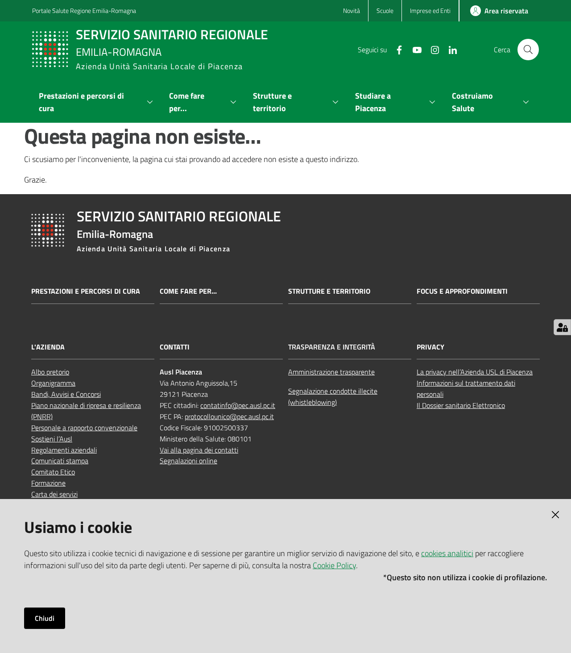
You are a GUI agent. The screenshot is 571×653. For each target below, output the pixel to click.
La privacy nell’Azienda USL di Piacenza (475, 371)
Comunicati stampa (59, 460)
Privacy (430, 347)
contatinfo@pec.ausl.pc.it (237, 405)
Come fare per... (188, 291)
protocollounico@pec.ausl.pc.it (229, 416)
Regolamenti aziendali (64, 450)
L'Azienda (48, 347)
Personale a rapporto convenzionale (84, 427)
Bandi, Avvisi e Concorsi (66, 394)
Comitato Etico (53, 471)
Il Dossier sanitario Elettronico (461, 405)
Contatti (175, 347)
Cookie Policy (334, 565)
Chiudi (44, 618)
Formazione (48, 483)
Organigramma (53, 383)
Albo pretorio (50, 371)
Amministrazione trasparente (331, 371)
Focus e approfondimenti (462, 291)
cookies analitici (447, 553)
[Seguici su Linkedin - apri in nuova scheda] (449, 49)
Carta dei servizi (54, 494)
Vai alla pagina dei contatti (199, 450)
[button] (528, 49)
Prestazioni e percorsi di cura (85, 291)
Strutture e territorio (329, 291)
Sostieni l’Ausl (51, 438)
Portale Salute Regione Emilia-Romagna (84, 10)
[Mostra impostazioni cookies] (562, 327)
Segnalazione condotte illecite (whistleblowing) (332, 397)
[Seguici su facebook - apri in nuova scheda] (396, 49)
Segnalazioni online (188, 460)
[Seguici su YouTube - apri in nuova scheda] (413, 49)
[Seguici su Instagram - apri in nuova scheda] (431, 49)
